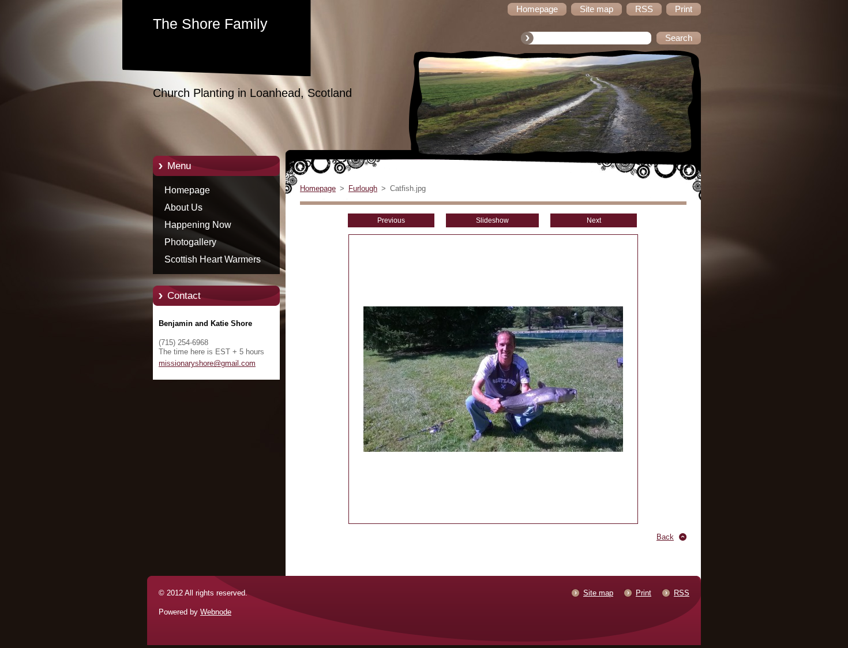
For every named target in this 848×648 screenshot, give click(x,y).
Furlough (362, 188)
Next (594, 220)
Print (643, 593)
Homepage (187, 190)
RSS (681, 593)
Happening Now (197, 225)
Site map (598, 593)
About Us (183, 207)
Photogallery (190, 242)
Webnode (215, 612)
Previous (391, 220)
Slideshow (492, 220)
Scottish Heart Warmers (212, 259)
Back (665, 537)
